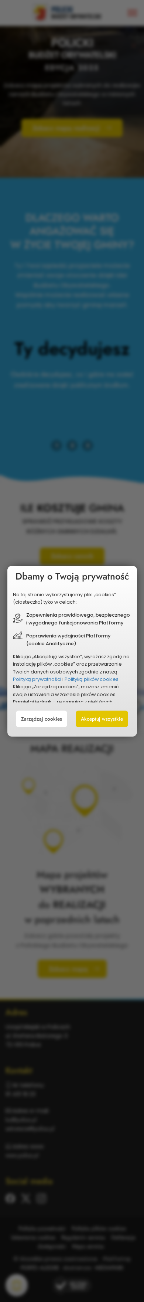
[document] (72, 651)
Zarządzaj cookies (41, 718)
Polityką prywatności (37, 679)
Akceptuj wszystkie (102, 718)
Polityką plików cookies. (92, 679)
